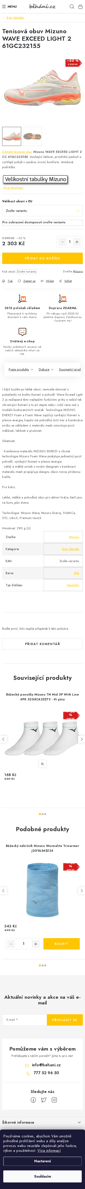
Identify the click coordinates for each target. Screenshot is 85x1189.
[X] (43, 1100)
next (81, 739)
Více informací (49, 1150)
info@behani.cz (46, 1065)
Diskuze (44, 369)
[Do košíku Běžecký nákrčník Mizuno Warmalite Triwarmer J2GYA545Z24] (61, 943)
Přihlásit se (64, 1020)
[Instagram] (54, 1100)
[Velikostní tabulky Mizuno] (36, 180)
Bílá (76, 573)
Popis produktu (19, 369)
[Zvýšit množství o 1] (77, 242)
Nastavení (42, 1161)
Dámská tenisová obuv (17, 152)
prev (3, 739)
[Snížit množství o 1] (62, 242)
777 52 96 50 (46, 1073)
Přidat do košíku (42, 258)
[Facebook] (33, 1100)
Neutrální (73, 585)
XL (42, 764)
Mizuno (78, 271)
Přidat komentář (42, 644)
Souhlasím (42, 1176)
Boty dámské (70, 549)
